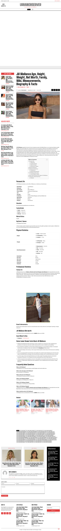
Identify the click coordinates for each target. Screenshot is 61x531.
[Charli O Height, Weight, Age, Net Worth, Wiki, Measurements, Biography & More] (3, 112)
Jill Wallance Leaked (41, 436)
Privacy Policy (57, 512)
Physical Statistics (33, 167)
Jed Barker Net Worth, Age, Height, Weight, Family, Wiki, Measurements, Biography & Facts (7, 162)
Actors (2, 150)
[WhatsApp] (59, 90)
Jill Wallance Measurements (22, 437)
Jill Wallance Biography (21, 431)
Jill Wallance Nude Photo (41, 438)
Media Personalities (5, 130)
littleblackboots (25, 338)
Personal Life (31, 161)
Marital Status (34, 164)
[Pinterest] (57, 90)
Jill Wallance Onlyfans (51, 438)
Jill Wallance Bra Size (42, 431)
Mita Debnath (23, 90)
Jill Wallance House (39, 435)
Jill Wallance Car (50, 431)
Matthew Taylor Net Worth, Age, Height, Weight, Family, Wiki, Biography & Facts (7, 148)
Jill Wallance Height (21, 435)
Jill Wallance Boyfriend (32, 431)
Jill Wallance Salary (52, 439)
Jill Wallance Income (21, 436)
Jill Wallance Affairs (30, 430)
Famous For (33, 170)
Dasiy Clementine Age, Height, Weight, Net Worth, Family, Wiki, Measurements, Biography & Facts (11, 465)
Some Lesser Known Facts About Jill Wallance (38, 175)
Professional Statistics (33, 168)
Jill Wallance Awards (48, 430)
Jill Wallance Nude (20, 438)
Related (32, 177)
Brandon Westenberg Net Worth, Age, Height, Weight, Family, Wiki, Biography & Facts (7, 141)
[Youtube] (10, 513)
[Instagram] (5, 513)
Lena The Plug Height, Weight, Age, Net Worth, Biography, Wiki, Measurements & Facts (7, 134)
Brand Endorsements (35, 171)
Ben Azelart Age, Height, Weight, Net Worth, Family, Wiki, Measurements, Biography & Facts (37, 410)
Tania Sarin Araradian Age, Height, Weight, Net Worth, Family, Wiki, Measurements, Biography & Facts (34, 465)
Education (33, 162)
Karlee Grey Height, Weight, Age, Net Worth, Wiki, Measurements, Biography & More (10, 88)
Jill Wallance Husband (48, 435)
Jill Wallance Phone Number (41, 439)
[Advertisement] (28, 17)
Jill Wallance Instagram (31, 436)
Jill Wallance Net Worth (52, 437)
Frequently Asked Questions (34, 176)
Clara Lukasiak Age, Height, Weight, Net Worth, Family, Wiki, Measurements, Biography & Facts (22, 410)
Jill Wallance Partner (31, 439)
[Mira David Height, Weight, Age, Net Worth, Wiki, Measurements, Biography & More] (3, 104)
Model (28, 87)
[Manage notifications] (59, 529)
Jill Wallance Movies (33, 437)
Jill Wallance (22, 430)
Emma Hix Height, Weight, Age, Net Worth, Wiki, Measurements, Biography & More (9, 97)
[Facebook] (52, 90)
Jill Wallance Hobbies (30, 435)
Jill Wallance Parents (21, 439)
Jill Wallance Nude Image (30, 438)
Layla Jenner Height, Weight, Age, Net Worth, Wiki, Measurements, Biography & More (9, 79)
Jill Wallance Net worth (34, 172)
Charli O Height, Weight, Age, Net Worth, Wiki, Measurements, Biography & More (9, 114)
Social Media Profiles (35, 174)
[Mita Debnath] (17, 90)
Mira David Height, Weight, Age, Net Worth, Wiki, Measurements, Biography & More (10, 105)
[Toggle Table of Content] (46, 159)
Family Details (34, 163)
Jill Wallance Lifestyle (50, 436)
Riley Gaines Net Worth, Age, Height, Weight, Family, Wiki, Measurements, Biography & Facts (7, 154)
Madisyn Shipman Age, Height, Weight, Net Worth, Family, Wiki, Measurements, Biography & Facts (52, 410)
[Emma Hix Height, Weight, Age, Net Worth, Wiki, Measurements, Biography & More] (3, 95)
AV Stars (7, 83)
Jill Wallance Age (39, 430)
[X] (54, 90)
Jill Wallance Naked (42, 437)
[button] (32, 9)
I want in (53, 510)
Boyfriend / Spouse (34, 166)
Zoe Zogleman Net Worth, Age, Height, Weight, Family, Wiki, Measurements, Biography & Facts (7, 127)
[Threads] (14, 477)
